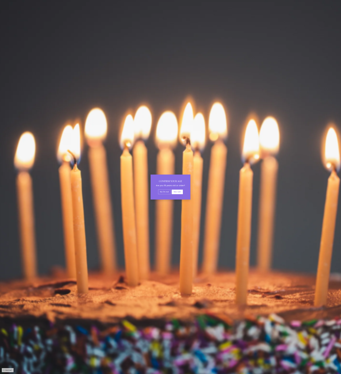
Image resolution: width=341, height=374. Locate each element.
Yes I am (177, 192)
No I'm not (164, 192)
